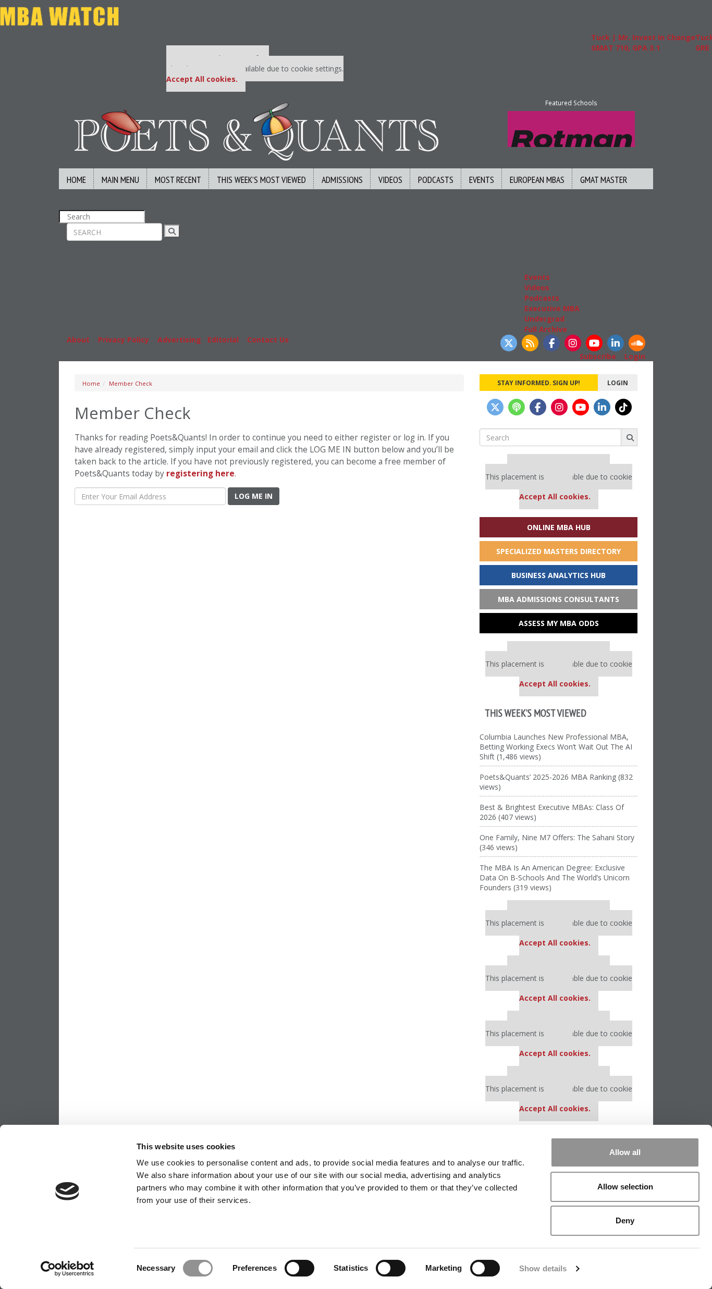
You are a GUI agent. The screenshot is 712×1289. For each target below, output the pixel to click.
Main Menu (120, 180)
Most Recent (178, 180)
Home (76, 180)
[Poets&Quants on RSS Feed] (530, 343)
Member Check (130, 383)
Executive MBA (552, 308)
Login (634, 356)
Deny (625, 1220)
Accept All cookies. (202, 79)
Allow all (625, 1152)
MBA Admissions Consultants (558, 599)
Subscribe (598, 356)
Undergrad (544, 319)
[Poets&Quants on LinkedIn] (615, 343)
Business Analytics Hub (558, 575)
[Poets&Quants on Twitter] (508, 343)
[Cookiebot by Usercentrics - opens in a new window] (67, 1268)
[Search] (172, 231)
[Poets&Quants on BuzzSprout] (516, 407)
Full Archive (545, 329)
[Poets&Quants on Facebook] (551, 343)
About (78, 340)
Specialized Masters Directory (558, 551)
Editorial (223, 340)
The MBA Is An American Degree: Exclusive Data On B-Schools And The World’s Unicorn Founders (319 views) (555, 877)
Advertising (179, 340)
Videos (390, 180)
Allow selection (625, 1186)
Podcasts (435, 180)
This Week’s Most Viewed (261, 180)
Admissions (342, 180)
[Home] (256, 131)
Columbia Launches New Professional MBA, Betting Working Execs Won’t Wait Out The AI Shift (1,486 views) (556, 747)
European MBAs (537, 180)
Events (481, 180)
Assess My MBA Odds (559, 623)
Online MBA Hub (559, 527)
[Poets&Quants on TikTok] (623, 407)
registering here (200, 473)
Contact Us (268, 340)
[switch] (299, 1268)
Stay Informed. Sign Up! (538, 382)
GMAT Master (603, 180)
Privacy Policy (123, 340)
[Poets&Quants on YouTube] (594, 343)
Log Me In (254, 496)
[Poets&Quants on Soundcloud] (637, 343)
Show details (543, 1268)
